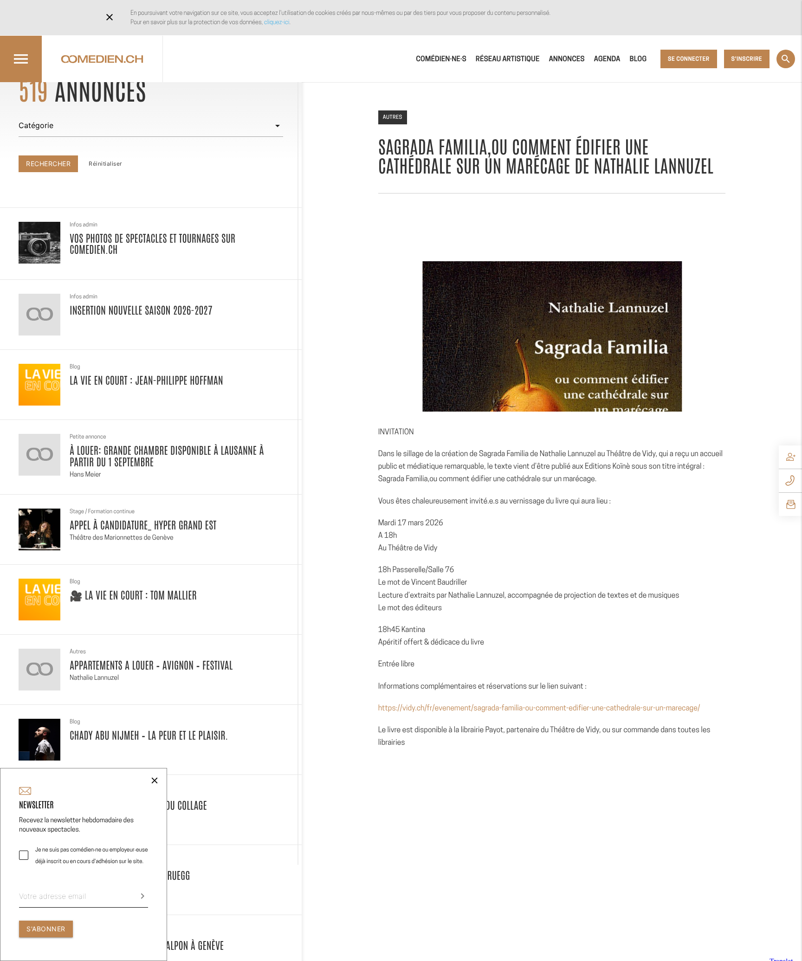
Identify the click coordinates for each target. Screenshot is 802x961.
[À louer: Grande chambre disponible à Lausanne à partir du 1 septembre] (39, 455)
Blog (638, 59)
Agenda (607, 59)
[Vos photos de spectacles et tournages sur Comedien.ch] (39, 243)
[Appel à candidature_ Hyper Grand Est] (39, 529)
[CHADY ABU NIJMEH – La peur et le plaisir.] (39, 740)
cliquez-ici (276, 22)
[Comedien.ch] (102, 59)
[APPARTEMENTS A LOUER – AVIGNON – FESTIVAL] (39, 669)
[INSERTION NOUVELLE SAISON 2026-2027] (39, 314)
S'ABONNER (45, 929)
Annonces (566, 59)
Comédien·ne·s (441, 59)
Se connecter (688, 58)
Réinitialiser (105, 163)
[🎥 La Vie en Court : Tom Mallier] (39, 599)
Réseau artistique (508, 59)
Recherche (785, 58)
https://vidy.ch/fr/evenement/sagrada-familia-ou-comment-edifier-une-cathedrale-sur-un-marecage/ (539, 707)
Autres (392, 117)
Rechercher (48, 164)
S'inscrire (746, 58)
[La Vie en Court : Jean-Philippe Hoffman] (39, 385)
